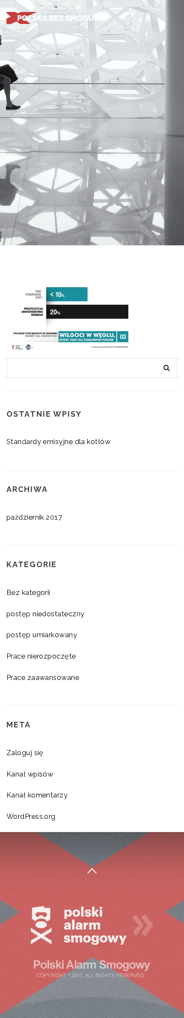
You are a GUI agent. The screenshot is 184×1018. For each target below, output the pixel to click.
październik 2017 (34, 517)
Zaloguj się (25, 752)
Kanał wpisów (29, 774)
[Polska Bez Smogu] (51, 17)
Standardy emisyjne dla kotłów (58, 441)
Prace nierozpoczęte (41, 656)
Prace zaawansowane (42, 677)
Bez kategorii (28, 592)
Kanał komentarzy (37, 795)
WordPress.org (31, 816)
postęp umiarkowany (41, 634)
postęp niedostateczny (45, 613)
